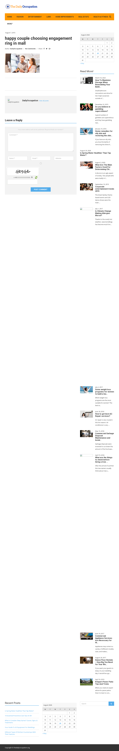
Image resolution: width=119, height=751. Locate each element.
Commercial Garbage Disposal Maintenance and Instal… (104, 436)
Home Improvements (65, 17)
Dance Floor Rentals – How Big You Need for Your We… (104, 662)
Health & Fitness (100, 17)
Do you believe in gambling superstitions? (102, 109)
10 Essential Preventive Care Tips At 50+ (18, 716)
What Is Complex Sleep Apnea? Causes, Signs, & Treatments (21, 721)
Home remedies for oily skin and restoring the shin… (104, 133)
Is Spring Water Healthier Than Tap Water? (19, 711)
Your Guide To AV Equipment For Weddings (20, 727)
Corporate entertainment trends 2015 (104, 189)
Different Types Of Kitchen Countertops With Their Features (20, 733)
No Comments (30, 49)
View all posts (44, 101)
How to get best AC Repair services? (103, 415)
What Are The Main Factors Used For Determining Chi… (103, 167)
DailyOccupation (16, 49)
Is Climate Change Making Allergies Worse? (103, 213)
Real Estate (83, 17)
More (9, 24)
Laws (48, 17)
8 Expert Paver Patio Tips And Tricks (104, 683)
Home (9, 17)
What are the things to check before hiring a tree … (103, 459)
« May (82, 63)
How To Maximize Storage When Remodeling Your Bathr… (103, 83)
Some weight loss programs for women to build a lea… (104, 391)
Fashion (20, 17)
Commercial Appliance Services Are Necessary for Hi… (103, 639)
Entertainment (35, 17)
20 (98, 53)
